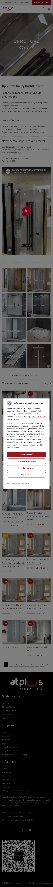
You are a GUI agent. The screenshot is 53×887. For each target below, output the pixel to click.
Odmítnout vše (26, 475)
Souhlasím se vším (26, 454)
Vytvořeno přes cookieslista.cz (18, 484)
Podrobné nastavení (26, 468)
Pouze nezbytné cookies (26, 461)
